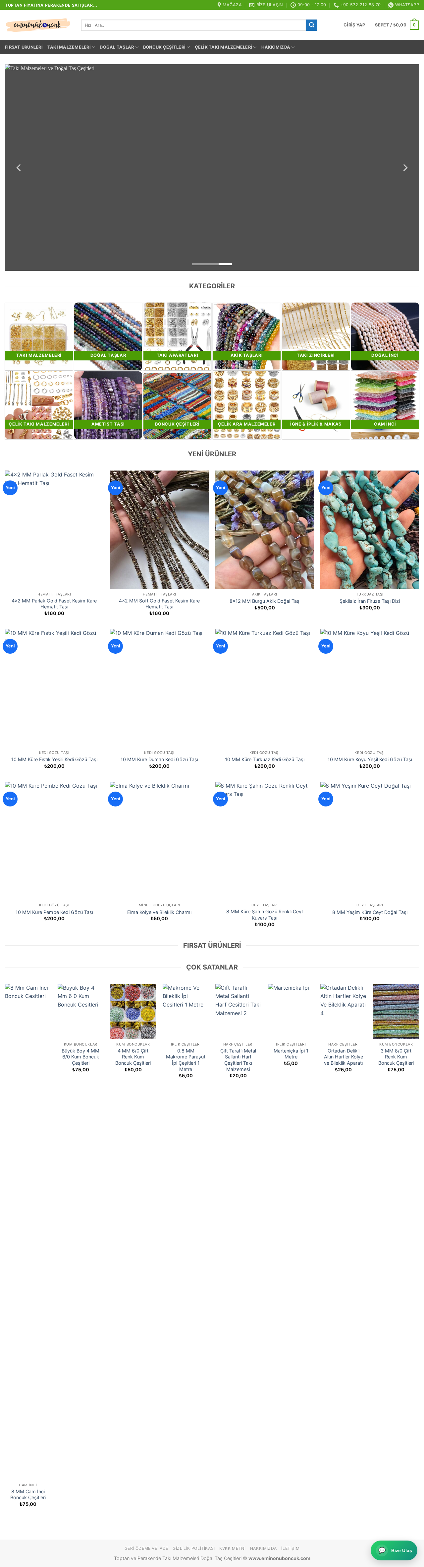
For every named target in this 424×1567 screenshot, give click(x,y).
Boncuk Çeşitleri (164, 47)
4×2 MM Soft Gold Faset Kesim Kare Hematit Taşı (159, 604)
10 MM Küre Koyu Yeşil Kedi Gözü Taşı (370, 759)
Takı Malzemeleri (69, 47)
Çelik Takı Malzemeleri (223, 47)
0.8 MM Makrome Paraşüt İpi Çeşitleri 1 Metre (185, 1060)
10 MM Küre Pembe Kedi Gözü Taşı (54, 912)
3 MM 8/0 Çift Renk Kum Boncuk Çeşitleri (396, 1057)
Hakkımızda (276, 47)
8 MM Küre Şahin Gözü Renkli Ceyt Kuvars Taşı (264, 915)
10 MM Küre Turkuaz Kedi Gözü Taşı (264, 759)
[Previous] (19, 167)
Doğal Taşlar (117, 47)
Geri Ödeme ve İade (146, 1548)
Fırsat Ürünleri (24, 47)
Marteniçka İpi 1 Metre (291, 1054)
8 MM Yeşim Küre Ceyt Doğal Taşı (369, 912)
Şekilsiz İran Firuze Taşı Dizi (370, 601)
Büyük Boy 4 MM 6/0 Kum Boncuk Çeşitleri (80, 1057)
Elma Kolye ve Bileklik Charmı (159, 912)
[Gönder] (311, 25)
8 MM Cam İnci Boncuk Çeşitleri (28, 1495)
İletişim (290, 1548)
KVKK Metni (232, 1548)
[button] (354, 25)
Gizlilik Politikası (194, 1548)
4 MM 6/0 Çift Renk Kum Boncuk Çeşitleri (133, 1057)
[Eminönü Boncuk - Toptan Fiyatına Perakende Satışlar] (38, 25)
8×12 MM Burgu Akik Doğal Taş (264, 601)
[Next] (405, 167)
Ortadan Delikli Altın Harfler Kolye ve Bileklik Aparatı (343, 1057)
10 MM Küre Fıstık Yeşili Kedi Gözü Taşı (54, 759)
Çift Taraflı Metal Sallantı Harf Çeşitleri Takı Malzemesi (238, 1060)
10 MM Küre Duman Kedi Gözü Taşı (159, 759)
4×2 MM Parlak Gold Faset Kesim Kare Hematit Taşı (54, 604)
